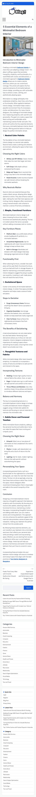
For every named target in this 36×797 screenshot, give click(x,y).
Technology (6, 679)
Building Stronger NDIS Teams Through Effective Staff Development (17, 602)
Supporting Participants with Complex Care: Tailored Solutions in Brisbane (17, 607)
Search (28, 588)
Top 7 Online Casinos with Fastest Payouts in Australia (17, 615)
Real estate (6, 668)
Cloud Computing (7, 636)
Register (5, 698)
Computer (5, 639)
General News (6, 656)
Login (4, 695)
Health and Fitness (8, 659)
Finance (5, 650)
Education (5, 642)
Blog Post (6, 700)
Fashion (5, 647)
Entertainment (7, 645)
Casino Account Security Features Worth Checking (16, 598)
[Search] (32, 19)
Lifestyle (5, 665)
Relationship (6, 671)
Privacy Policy (7, 703)
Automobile (6, 630)
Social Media (6, 676)
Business (5, 633)
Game (4, 653)
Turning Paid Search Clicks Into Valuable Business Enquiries (16, 612)
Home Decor (6, 662)
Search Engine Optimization (10, 673)
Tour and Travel (7, 682)
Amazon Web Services (9, 627)
